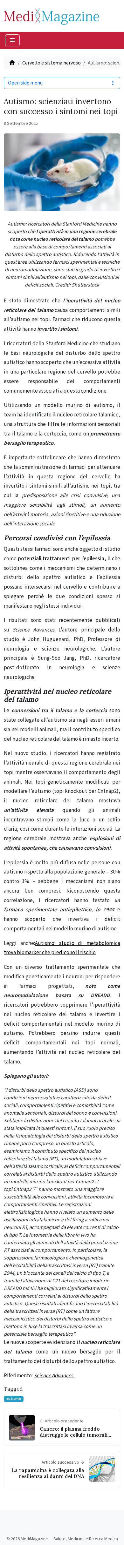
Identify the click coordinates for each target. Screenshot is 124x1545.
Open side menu (25, 82)
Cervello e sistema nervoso (51, 62)
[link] (33, 630)
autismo (13, 1398)
